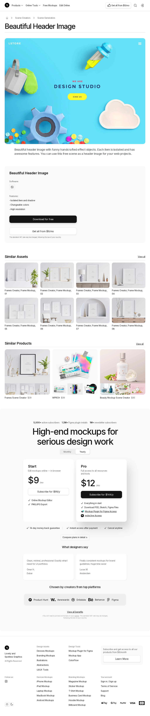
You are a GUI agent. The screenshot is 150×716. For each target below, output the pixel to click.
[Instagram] (6, 681)
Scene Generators (46, 18)
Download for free (43, 219)
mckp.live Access (93, 515)
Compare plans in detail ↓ (75, 537)
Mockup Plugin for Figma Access (101, 511)
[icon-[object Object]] (135, 5)
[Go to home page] (7, 18)
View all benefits (75, 612)
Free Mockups (50, 5)
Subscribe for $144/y (101, 494)
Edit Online (64, 5)
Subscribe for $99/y (48, 491)
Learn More (121, 658)
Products (16, 5)
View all (141, 256)
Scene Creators (22, 18)
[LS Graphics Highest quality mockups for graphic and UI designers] (7, 5)
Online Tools (32, 5)
